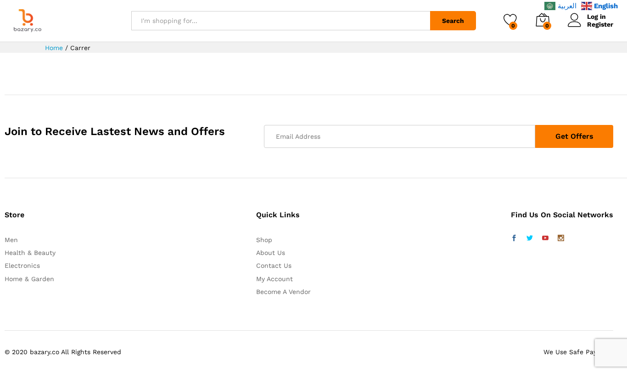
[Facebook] (514, 238)
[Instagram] (561, 238)
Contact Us (273, 265)
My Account (274, 279)
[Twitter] (529, 238)
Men (11, 239)
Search (453, 20)
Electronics (22, 265)
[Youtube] (545, 238)
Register (600, 24)
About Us (270, 252)
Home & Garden (29, 279)
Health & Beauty (30, 252)
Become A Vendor (283, 291)
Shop (264, 239)
